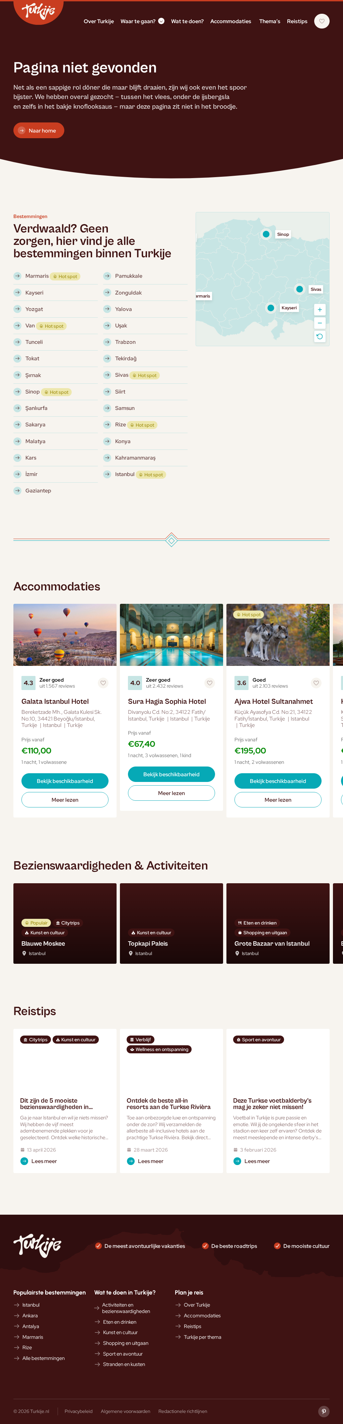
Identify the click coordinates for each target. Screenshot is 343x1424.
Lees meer (44, 1161)
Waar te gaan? (138, 21)
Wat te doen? (187, 21)
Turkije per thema (202, 1337)
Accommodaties (230, 21)
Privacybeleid (78, 1411)
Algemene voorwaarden (125, 1411)
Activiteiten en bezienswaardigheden (126, 1308)
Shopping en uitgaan (125, 1343)
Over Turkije (99, 21)
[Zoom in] (320, 310)
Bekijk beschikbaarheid (65, 781)
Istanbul (31, 1305)
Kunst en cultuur (120, 1332)
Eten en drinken (119, 1322)
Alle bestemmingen (43, 1358)
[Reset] (320, 336)
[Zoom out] (320, 323)
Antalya (30, 1326)
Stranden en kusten (124, 1364)
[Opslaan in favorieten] (103, 683)
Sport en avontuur (123, 1354)
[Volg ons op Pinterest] (324, 1411)
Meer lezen (65, 799)
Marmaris (32, 1337)
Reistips (297, 21)
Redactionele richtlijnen (182, 1411)
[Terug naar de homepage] (38, 13)
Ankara (30, 1316)
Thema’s (269, 21)
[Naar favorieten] (322, 21)
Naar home (42, 130)
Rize (27, 1347)
